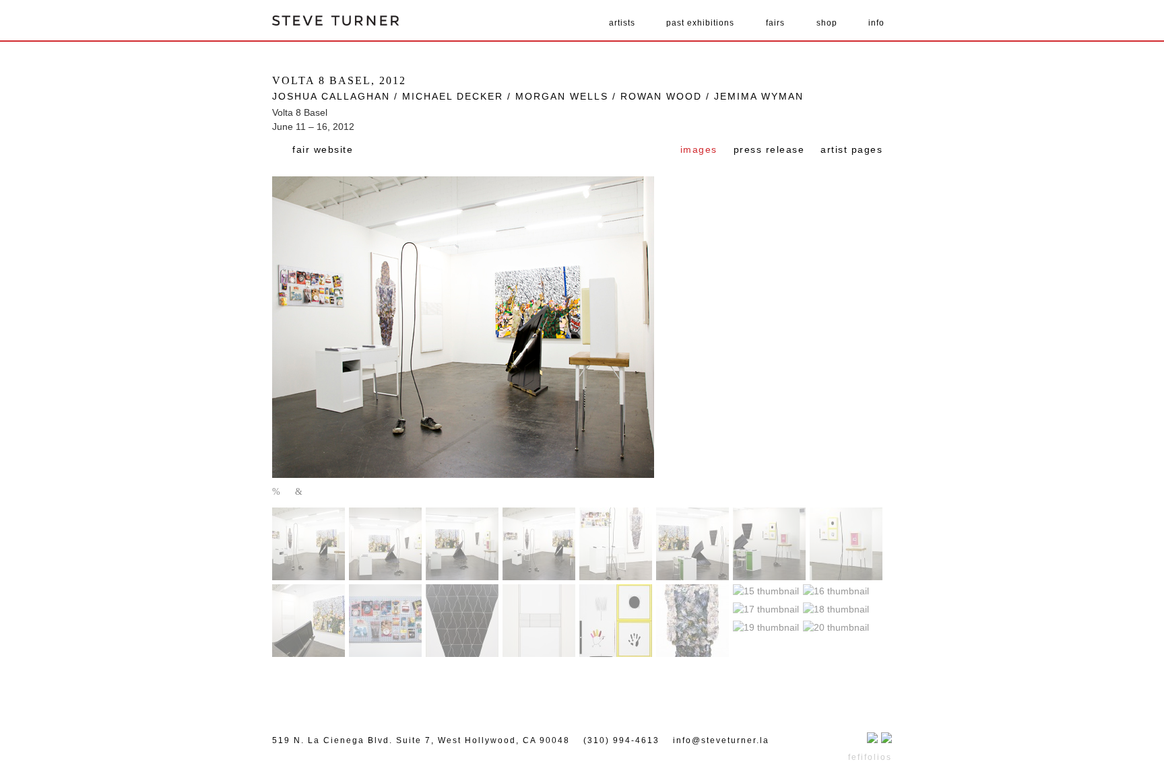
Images (698, 149)
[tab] (699, 151)
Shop (826, 23)
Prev (277, 492)
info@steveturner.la (721, 740)
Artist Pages (851, 149)
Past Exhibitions (700, 23)
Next (299, 492)
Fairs (775, 23)
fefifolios (870, 757)
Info (876, 23)
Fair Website (322, 149)
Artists (622, 23)
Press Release (769, 149)
